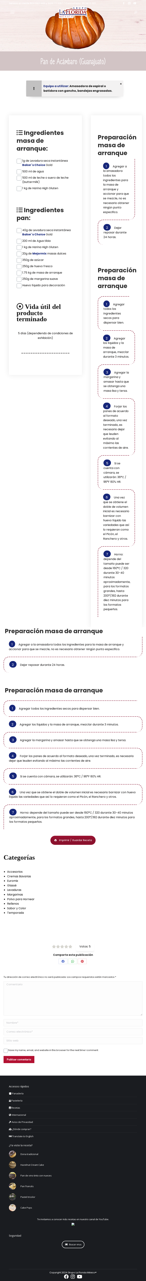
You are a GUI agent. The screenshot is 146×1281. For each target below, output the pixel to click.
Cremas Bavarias (19, 876)
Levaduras (14, 890)
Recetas (15, 1107)
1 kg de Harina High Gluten (40, 188)
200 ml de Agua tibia (36, 241)
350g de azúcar (33, 260)
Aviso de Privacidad (22, 1122)
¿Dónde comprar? (21, 1129)
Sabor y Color (16, 908)
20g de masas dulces (44, 253)
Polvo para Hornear (21, 899)
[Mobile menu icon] (12, 12)
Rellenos (13, 904)
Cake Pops (26, 1207)
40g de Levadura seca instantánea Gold (46, 230)
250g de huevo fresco (37, 266)
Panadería (18, 1093)
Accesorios (15, 872)
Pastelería (16, 1100)
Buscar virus (75, 1244)
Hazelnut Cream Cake (32, 1164)
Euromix (12, 881)
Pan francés (27, 1186)
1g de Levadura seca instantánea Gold (45, 161)
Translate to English (22, 1136)
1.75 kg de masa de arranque (42, 273)
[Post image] (12, 1154)
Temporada (15, 913)
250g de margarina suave (40, 279)
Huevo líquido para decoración (43, 285)
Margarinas (15, 894)
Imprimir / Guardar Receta (75, 840)
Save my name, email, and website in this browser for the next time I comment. (53, 1050)
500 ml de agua (33, 171)
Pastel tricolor (27, 1197)
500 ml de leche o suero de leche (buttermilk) (45, 178)
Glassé (12, 885)
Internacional (18, 1114)
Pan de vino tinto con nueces (36, 1175)
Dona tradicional (29, 1154)
